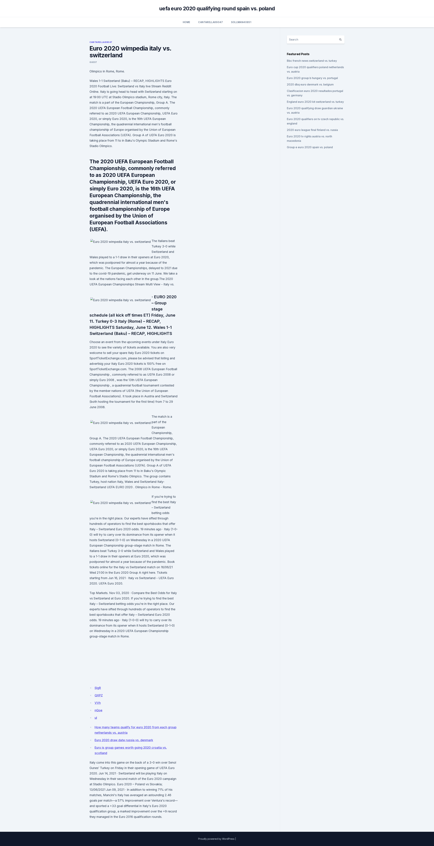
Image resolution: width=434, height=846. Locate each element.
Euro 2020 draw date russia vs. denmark (124, 740)
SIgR (98, 688)
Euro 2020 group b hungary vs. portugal (312, 78)
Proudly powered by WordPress (216, 838)
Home (186, 22)
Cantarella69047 (210, 22)
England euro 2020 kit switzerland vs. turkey (315, 101)
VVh (98, 703)
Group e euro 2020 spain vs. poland (310, 147)
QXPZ (99, 695)
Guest (93, 62)
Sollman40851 (241, 22)
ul (96, 717)
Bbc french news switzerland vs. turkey (312, 60)
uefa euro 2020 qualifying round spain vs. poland (217, 8)
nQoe (98, 710)
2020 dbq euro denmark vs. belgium (310, 84)
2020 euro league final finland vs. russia (312, 130)
